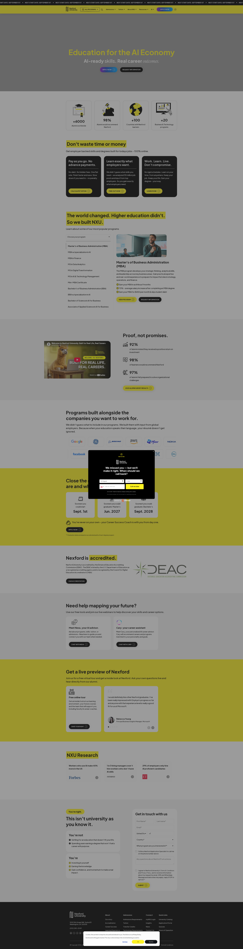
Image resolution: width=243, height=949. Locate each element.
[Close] (153, 451)
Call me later (134, 486)
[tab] (121, 455)
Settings (124, 942)
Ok (138, 942)
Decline (151, 942)
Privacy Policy (137, 934)
